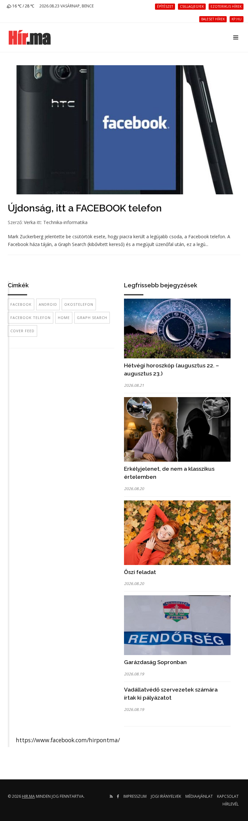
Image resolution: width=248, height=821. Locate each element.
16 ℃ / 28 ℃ (22, 6)
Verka (30, 222)
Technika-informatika (65, 222)
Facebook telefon (30, 317)
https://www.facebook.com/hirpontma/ (68, 740)
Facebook (21, 304)
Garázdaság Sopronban (155, 662)
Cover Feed (22, 330)
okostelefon (78, 304)
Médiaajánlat (199, 796)
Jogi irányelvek (166, 796)
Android (48, 304)
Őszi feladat (140, 572)
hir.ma (28, 796)
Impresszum (135, 796)
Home (64, 317)
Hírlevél (230, 804)
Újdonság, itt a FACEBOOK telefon (85, 208)
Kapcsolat (228, 796)
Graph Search (92, 317)
